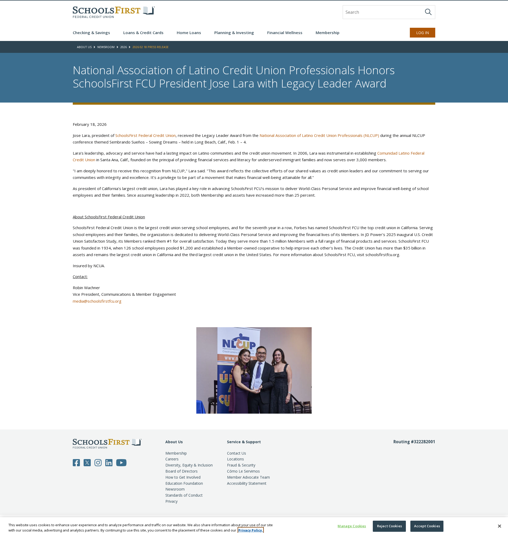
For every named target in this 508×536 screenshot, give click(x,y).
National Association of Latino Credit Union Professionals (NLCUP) (319, 135)
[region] (254, 526)
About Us (174, 441)
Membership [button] (327, 32)
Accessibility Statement (246, 483)
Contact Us (236, 453)
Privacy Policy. (250, 530)
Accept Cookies (427, 526)
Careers (172, 458)
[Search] (428, 12)
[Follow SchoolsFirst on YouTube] (121, 462)
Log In (422, 32)
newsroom (106, 47)
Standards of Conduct (184, 495)
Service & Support (244, 441)
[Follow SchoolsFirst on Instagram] (98, 462)
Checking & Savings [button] (91, 32)
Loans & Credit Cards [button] (143, 32)
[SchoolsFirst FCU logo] (114, 12)
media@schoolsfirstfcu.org (97, 301)
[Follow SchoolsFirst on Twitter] (87, 462)
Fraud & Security (241, 465)
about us (84, 47)
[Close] (499, 526)
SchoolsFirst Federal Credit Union (145, 135)
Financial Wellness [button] (284, 32)
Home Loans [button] (189, 32)
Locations (235, 458)
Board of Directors (181, 471)
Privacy (171, 501)
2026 (123, 47)
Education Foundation (184, 483)
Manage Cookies (352, 526)
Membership (176, 453)
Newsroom (175, 489)
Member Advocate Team (248, 477)
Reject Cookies (389, 526)
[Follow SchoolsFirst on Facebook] (76, 462)
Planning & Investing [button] (234, 32)
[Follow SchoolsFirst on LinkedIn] (108, 462)
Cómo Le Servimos (243, 471)
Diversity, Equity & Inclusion (189, 465)
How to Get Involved (183, 477)
